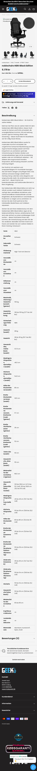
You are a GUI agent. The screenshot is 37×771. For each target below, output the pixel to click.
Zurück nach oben (18, 660)
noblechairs (5, 62)
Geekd (8, 724)
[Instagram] (16, 763)
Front (4, 15)
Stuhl (27, 62)
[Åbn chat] (33, 767)
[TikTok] (19, 763)
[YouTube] (13, 763)
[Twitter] (22, 763)
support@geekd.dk (8, 689)
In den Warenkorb (25, 81)
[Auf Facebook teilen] (12, 108)
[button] (34, 9)
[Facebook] (10, 763)
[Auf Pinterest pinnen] (16, 108)
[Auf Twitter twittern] (9, 108)
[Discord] (26, 763)
